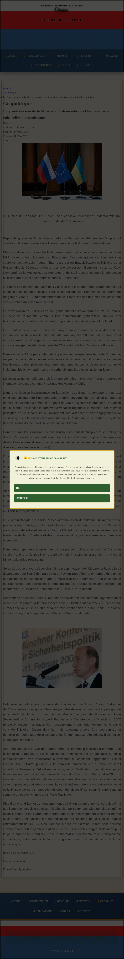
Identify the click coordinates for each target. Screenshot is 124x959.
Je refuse (22, 498)
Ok (18, 488)
